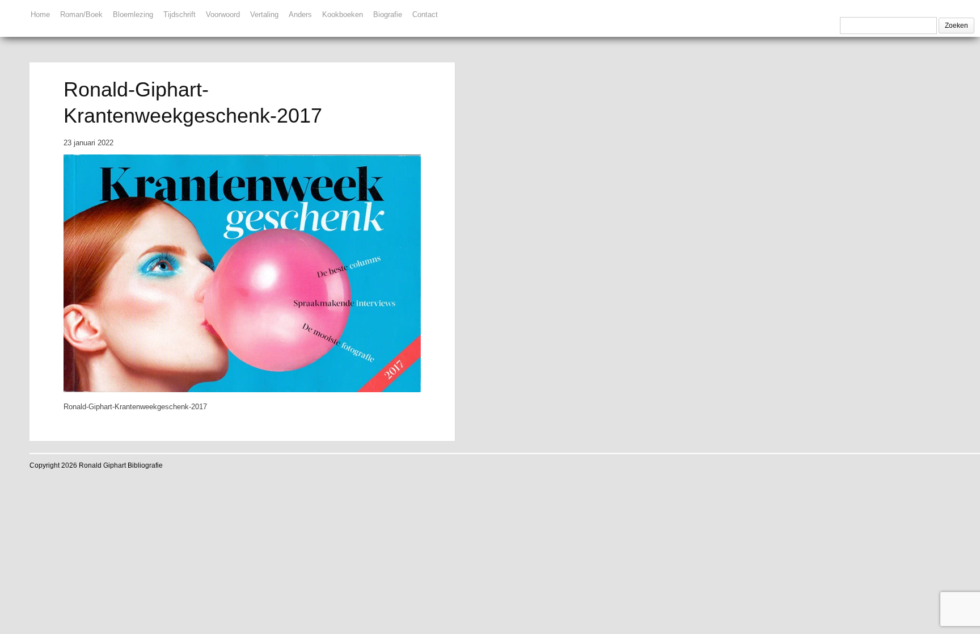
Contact (425, 14)
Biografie (387, 14)
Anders (300, 14)
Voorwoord (223, 14)
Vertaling (264, 14)
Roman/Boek (81, 14)
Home (40, 14)
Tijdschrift (179, 14)
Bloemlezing (133, 14)
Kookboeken (342, 14)
